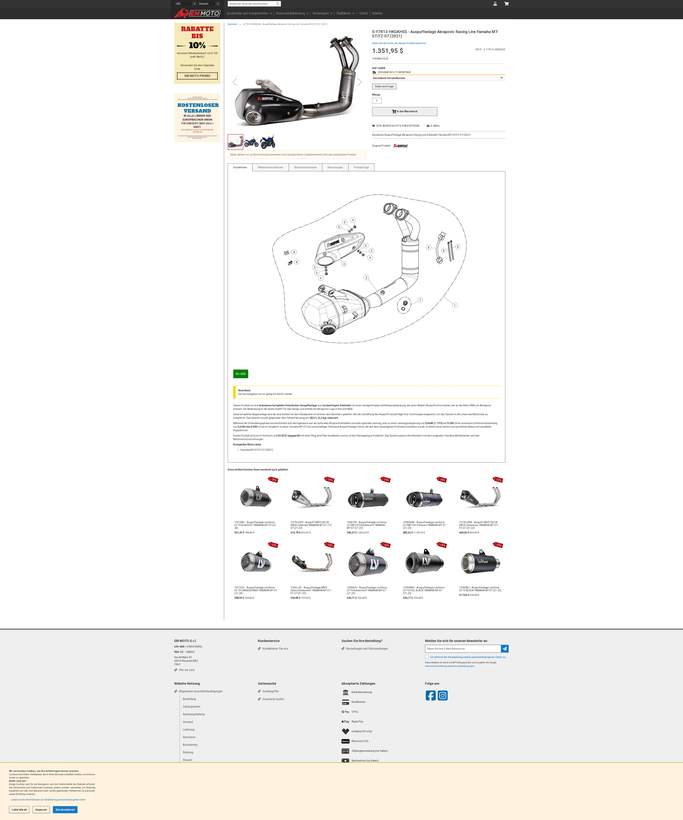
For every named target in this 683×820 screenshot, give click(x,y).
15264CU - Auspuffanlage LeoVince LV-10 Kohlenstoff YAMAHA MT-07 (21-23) (367, 590)
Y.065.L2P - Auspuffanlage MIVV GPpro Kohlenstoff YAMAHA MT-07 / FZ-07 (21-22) (311, 590)
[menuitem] (249, 13)
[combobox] (254, 4)
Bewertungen (335, 167)
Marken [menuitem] (377, 13)
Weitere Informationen (270, 167)
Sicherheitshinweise (305, 167)
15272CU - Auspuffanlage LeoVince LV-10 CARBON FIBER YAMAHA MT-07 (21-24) (255, 590)
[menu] (368, 13)
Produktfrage (361, 167)
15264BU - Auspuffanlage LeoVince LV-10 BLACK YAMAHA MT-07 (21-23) (480, 589)
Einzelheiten (240, 167)
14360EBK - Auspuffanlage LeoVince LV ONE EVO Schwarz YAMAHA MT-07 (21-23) (424, 525)
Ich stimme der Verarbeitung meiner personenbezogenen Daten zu (468, 657)
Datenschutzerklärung (436, 666)
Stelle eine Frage (384, 86)
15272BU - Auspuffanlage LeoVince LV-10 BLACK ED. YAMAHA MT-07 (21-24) (255, 525)
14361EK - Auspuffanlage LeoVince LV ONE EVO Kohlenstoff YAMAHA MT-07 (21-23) (367, 525)
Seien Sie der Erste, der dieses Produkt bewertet (399, 43)
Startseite (232, 24)
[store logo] (197, 13)
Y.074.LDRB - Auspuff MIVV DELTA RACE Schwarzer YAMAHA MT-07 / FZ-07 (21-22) (479, 525)
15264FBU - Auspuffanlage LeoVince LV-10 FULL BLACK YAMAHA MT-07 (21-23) (423, 590)
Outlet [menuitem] (363, 13)
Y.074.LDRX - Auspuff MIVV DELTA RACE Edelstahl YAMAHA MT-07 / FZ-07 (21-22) (311, 525)
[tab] (438, 78)
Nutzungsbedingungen (463, 666)
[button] (185, 4)
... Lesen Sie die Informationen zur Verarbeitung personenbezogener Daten (47, 799)
